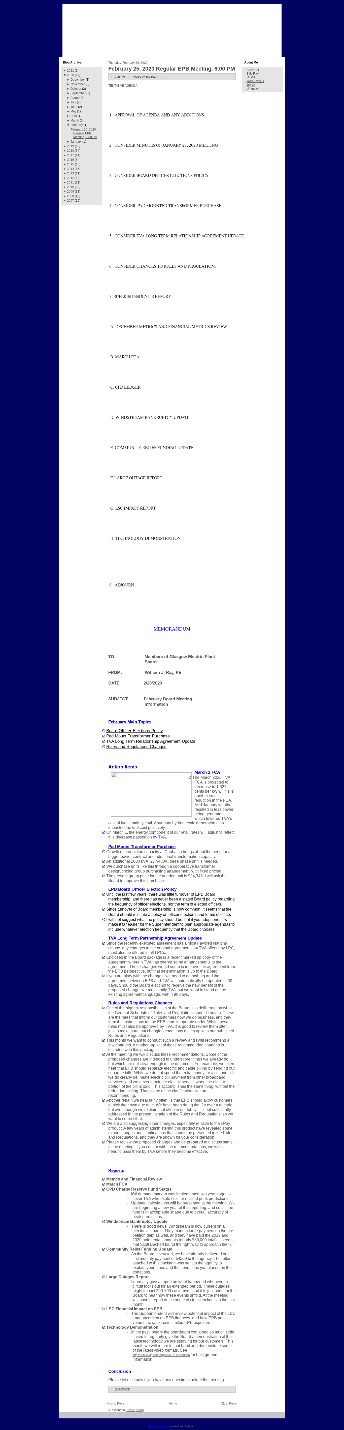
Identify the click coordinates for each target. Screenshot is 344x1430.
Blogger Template (159, 1426)
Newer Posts (116, 1403)
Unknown (253, 88)
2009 (70, 191)
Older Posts (229, 1403)
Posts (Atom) (135, 1410)
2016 (70, 160)
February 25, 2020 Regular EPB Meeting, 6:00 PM (84, 133)
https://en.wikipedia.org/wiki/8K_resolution (161, 1355)
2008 (70, 196)
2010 (70, 187)
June (74, 107)
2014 (70, 169)
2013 (70, 173)
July (73, 102)
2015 (70, 164)
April (74, 116)
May (73, 111)
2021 (70, 70)
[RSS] (64, 1417)
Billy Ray (253, 73)
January (76, 141)
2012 (70, 178)
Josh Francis (255, 81)
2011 (70, 182)
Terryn (251, 85)
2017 (70, 155)
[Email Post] (160, 76)
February (77, 125)
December (78, 79)
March (75, 120)
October (76, 88)
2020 (70, 75)
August (75, 98)
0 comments (122, 1388)
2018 (70, 150)
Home (173, 1403)
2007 (70, 200)
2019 (70, 146)
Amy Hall (253, 70)
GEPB (251, 77)
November (78, 84)
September (78, 93)
